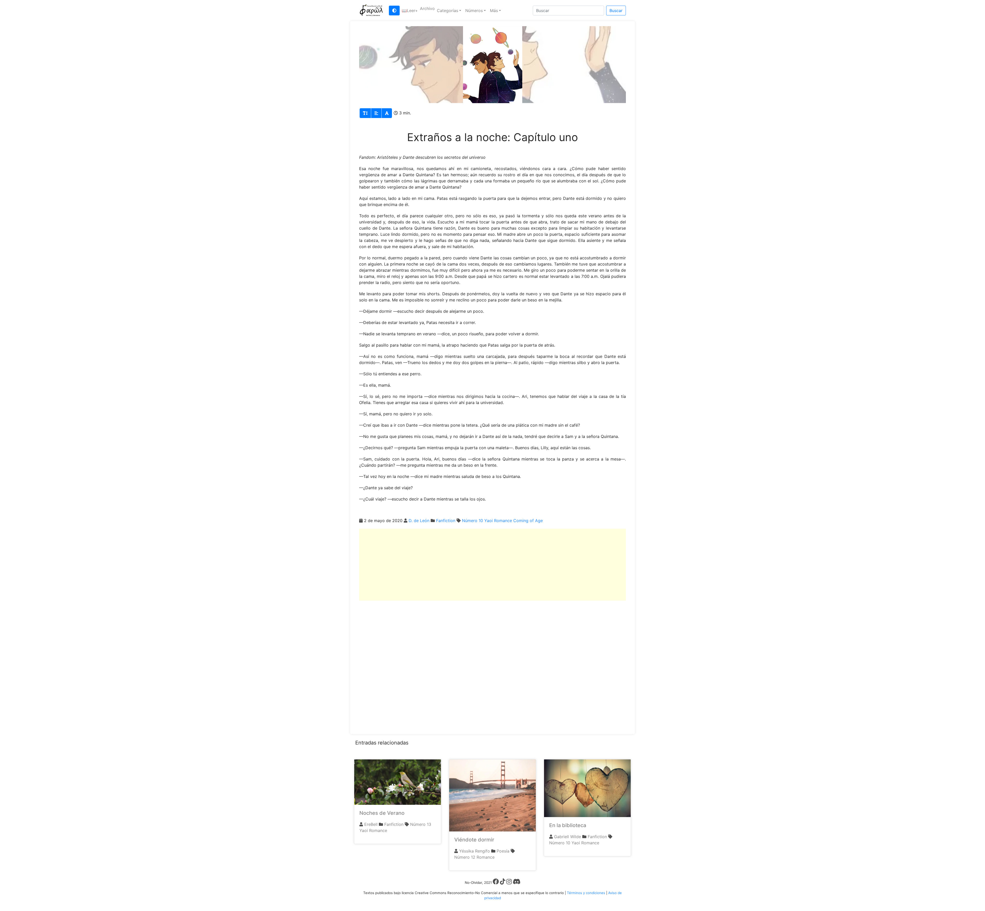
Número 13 (420, 824)
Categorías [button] (447, 10)
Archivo (427, 8)
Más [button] (494, 10)
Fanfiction (445, 520)
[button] (410, 10)
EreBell (371, 824)
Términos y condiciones (586, 893)
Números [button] (474, 10)
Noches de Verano (382, 813)
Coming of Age (528, 520)
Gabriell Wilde (567, 836)
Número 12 (464, 857)
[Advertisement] (492, 565)
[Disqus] (492, 665)
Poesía (503, 851)
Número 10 (472, 520)
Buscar (616, 10)
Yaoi (488, 520)
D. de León (419, 520)
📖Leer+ (410, 10)
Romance (503, 520)
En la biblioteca (567, 825)
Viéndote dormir (474, 840)
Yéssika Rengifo (474, 851)
